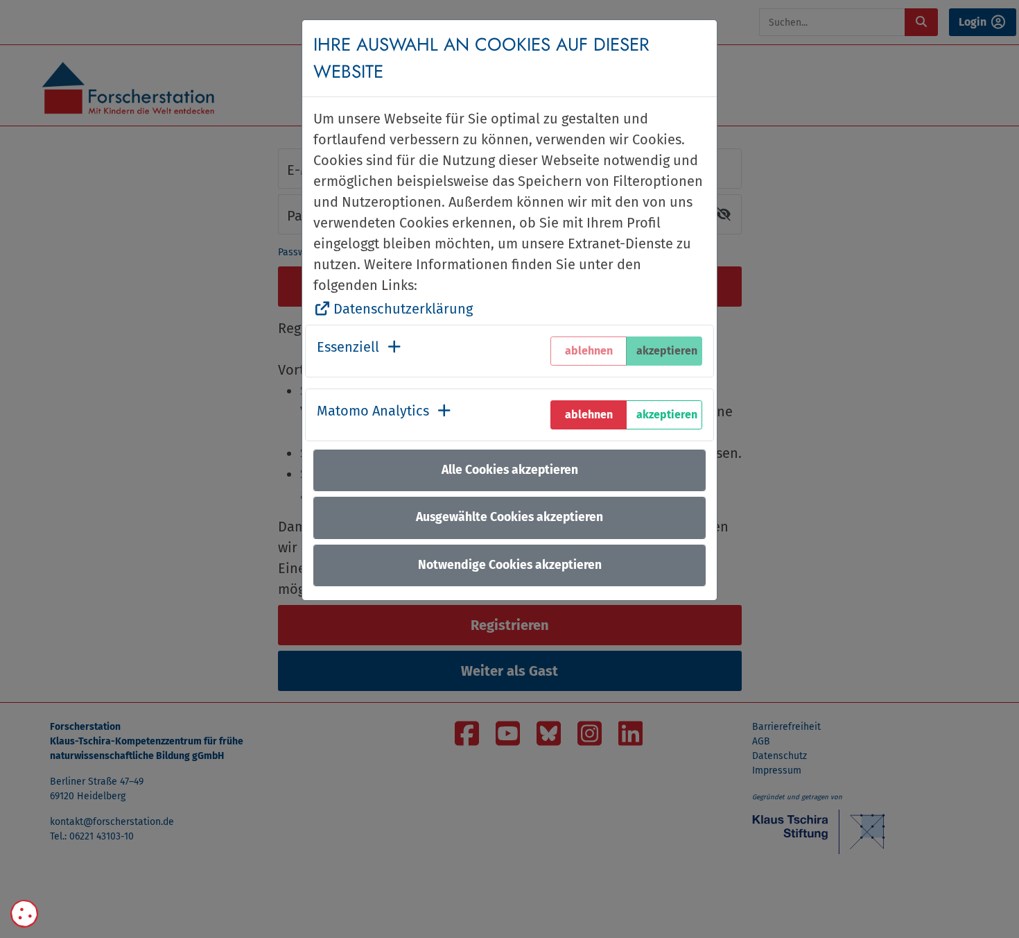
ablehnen (589, 414)
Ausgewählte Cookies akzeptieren (509, 517)
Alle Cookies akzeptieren (510, 470)
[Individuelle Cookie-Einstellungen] (24, 914)
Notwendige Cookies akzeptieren (510, 565)
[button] (360, 351)
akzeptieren (666, 414)
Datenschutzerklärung (403, 308)
